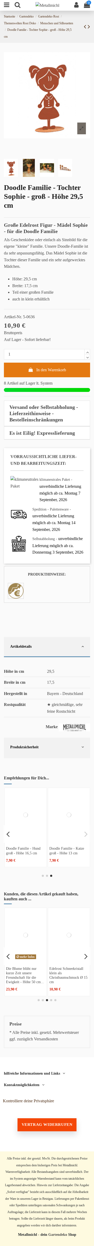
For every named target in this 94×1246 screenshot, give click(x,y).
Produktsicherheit (24, 747)
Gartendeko (57, 1235)
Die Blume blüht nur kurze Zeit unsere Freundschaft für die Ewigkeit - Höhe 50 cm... (25, 975)
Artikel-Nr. (13, 317)
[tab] (47, 413)
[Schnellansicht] (25, 840)
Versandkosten (46, 1039)
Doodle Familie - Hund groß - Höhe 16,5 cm (23, 850)
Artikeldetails (21, 646)
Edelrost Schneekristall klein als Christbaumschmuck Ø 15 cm (68, 975)
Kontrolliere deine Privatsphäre (28, 1101)
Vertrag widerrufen (47, 1124)
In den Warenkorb (51, 370)
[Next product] (89, 26)
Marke (52, 727)
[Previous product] (86, 26)
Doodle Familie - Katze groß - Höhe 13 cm (66, 850)
